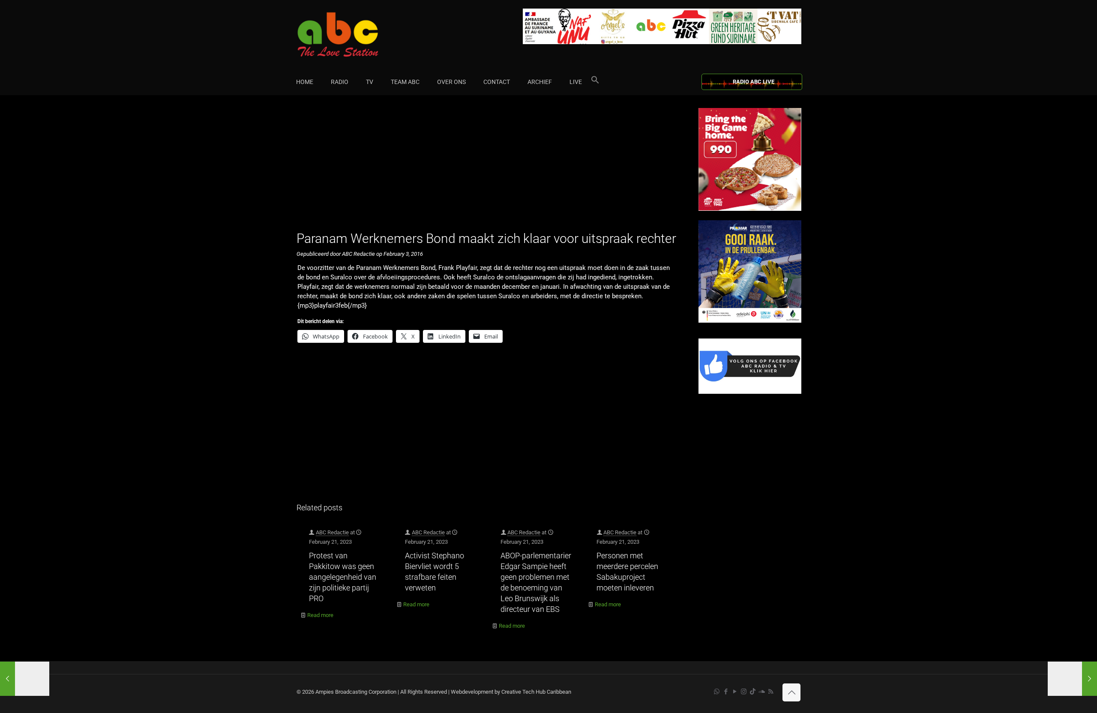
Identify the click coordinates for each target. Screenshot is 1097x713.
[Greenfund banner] (749, 321)
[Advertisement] (488, 168)
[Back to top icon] (791, 692)
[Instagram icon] (743, 691)
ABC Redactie (332, 532)
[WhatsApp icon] (716, 691)
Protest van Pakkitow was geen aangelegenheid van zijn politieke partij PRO (342, 577)
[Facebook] (749, 392)
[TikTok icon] (752, 691)
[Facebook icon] (725, 691)
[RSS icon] (770, 691)
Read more (320, 615)
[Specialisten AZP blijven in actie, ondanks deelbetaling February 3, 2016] (1072, 679)
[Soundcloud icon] (761, 691)
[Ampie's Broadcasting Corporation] (354, 34)
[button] (595, 82)
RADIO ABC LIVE (753, 81)
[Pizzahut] (749, 209)
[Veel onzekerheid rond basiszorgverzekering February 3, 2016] (24, 679)
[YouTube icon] (734, 691)
